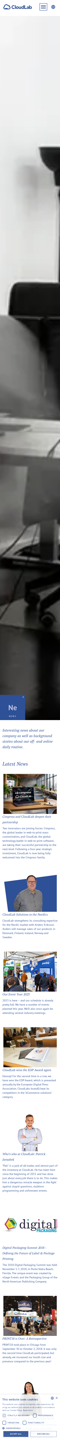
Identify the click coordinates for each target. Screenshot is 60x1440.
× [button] (56, 1398)
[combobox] (52, 1398)
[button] (43, 7)
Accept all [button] (16, 1434)
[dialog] (30, 1417)
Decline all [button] (43, 1434)
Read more (28, 1410)
